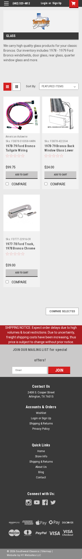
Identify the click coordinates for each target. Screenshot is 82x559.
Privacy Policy (41, 428)
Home (41, 451)
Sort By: (31, 86)
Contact (41, 477)
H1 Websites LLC (31, 555)
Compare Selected (62, 311)
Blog (41, 472)
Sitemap (46, 551)
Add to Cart (21, 174)
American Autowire (16, 136)
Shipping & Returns (41, 423)
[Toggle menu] (6, 6)
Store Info (41, 456)
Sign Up (57, 3)
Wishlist (41, 413)
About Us (41, 467)
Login (44, 3)
